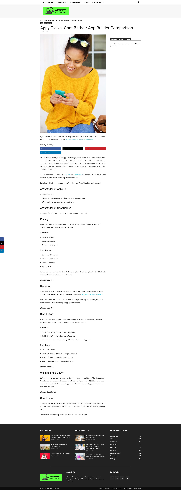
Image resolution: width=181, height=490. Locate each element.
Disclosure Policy (116, 488)
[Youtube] (127, 478)
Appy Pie (66, 175)
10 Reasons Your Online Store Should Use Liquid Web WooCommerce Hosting (95, 446)
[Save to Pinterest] (2, 247)
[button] (138, 2)
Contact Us (107, 488)
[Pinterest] (117, 478)
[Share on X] (2, 243)
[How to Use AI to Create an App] (45, 456)
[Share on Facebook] (2, 239)
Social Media (75, 2)
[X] (122, 478)
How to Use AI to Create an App (60, 454)
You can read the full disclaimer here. (79, 139)
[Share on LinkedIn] (2, 251)
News (43, 2)
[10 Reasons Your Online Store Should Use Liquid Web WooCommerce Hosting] (80, 447)
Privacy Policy (137, 488)
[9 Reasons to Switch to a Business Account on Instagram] (80, 456)
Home (41, 20)
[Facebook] (112, 478)
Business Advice (98, 2)
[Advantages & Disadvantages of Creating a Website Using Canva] (45, 438)
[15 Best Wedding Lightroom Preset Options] (45, 447)
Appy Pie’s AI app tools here (92, 294)
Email (86, 2)
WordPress (62, 2)
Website (51, 2)
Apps (42, 23)
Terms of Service (127, 488)
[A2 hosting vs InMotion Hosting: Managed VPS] (80, 438)
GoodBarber (78, 175)
